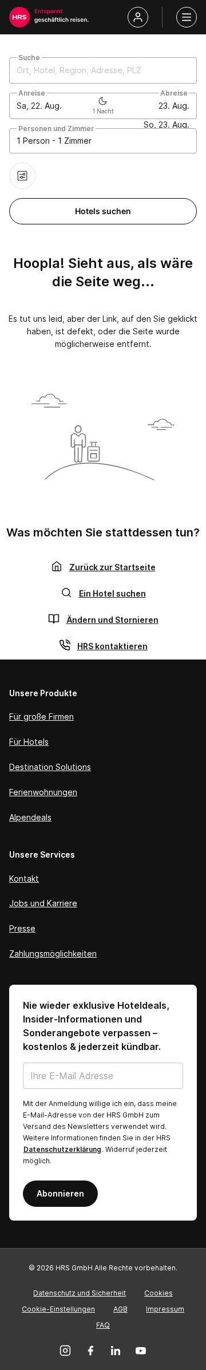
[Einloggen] (138, 17)
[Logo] (19, 17)
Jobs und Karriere (43, 903)
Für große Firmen (41, 716)
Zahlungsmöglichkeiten (53, 953)
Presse (22, 928)
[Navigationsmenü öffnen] (186, 17)
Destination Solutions (50, 767)
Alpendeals (30, 817)
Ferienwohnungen (43, 792)
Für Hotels (29, 742)
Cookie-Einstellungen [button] (58, 1309)
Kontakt (24, 878)
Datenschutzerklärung (62, 1149)
